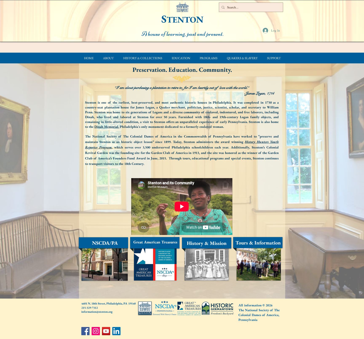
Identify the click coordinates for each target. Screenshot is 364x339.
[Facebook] (85, 331)
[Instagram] (96, 331)
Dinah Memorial (106, 126)
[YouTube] (106, 331)
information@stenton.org (96, 312)
